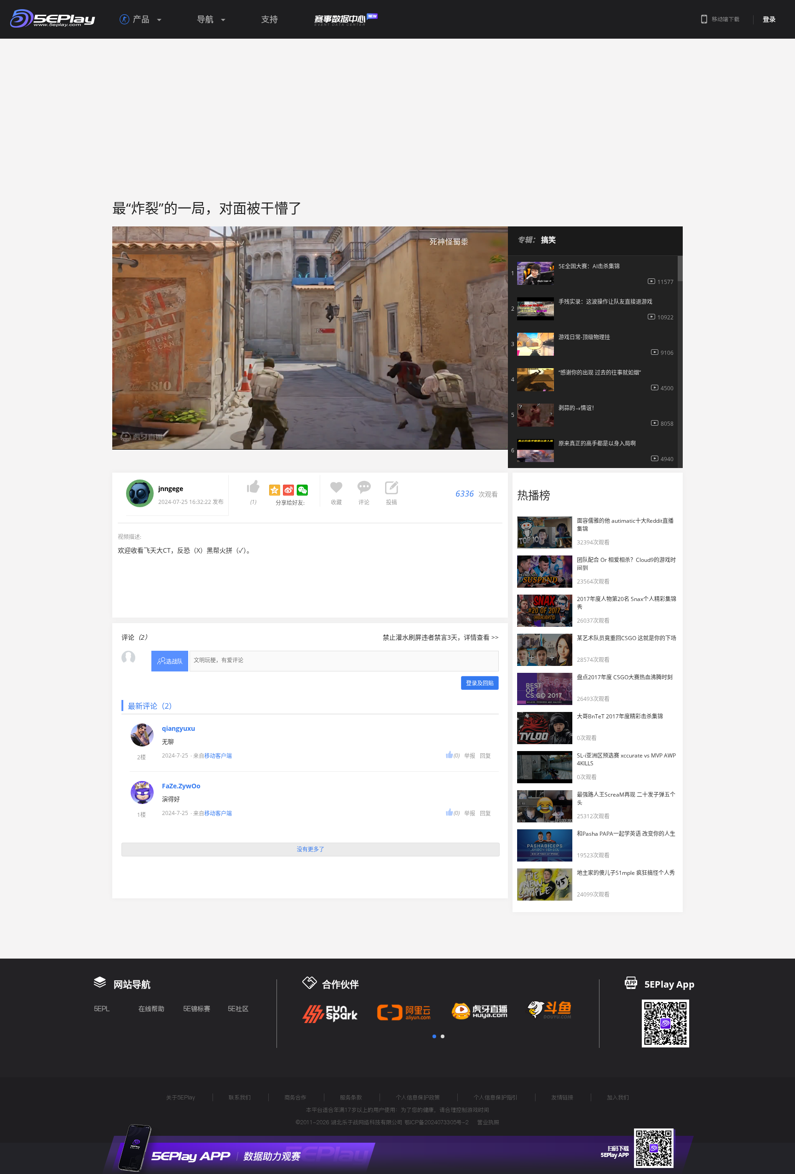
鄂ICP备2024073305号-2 (436, 1122)
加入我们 (618, 1097)
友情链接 (562, 1097)
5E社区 (238, 1008)
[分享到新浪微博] (288, 490)
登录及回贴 (480, 683)
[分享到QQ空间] (274, 490)
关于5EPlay (180, 1097)
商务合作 (295, 1097)
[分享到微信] (302, 490)
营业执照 (488, 1122)
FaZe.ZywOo (181, 786)
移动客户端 (218, 756)
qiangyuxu (178, 728)
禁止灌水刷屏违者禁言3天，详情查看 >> (441, 637)
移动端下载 (725, 19)
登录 (769, 19)
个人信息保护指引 (495, 1097)
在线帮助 (151, 1008)
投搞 (391, 502)
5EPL (101, 1008)
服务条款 (351, 1097)
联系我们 (240, 1097)
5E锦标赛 (196, 1008)
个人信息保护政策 (418, 1097)
